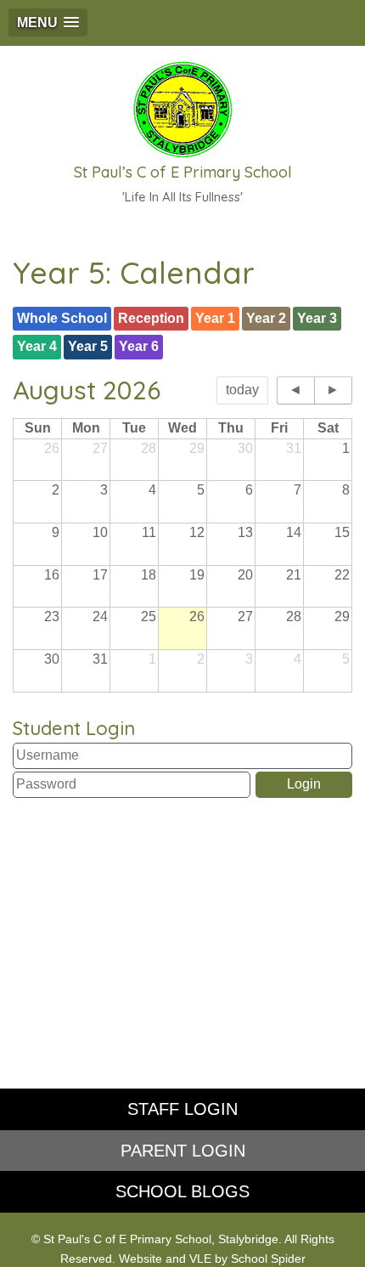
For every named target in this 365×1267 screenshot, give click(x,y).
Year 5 (88, 346)
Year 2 (266, 318)
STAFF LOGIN (182, 1109)
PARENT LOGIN (183, 1150)
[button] (47, 22)
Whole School (62, 318)
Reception (151, 318)
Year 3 (317, 318)
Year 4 (37, 346)
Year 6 (139, 346)
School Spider (268, 1259)
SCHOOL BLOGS (182, 1191)
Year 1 (215, 318)
